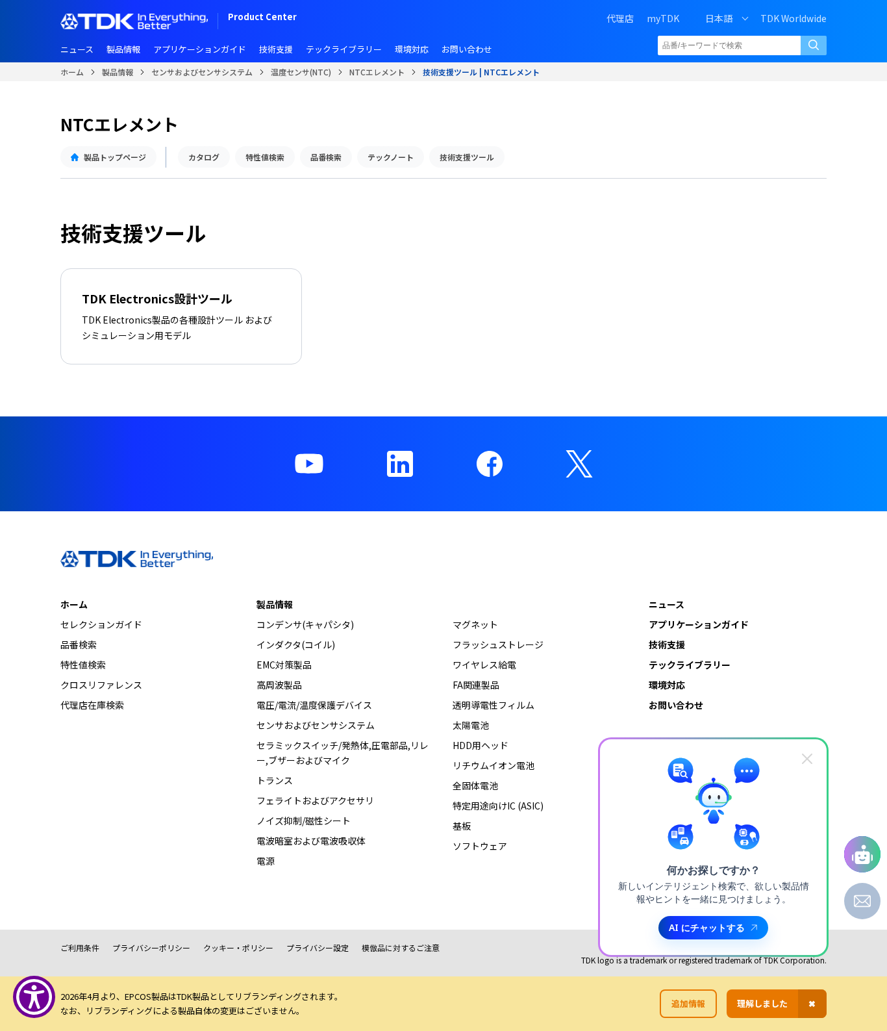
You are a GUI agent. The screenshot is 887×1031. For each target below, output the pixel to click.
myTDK (663, 18)
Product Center (262, 18)
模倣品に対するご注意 (401, 947)
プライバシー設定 (317, 947)
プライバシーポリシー (151, 947)
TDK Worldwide (793, 18)
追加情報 (688, 1003)
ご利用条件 (79, 947)
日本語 (718, 18)
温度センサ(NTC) (301, 71)
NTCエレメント (377, 71)
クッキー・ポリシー (238, 947)
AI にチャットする (707, 927)
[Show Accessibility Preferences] (34, 997)
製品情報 (117, 71)
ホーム (72, 71)
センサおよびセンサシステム (202, 71)
